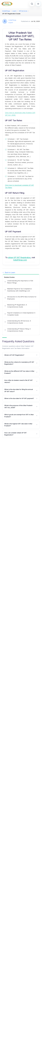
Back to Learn (10, 272)
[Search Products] (31, 3)
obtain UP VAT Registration (19, 257)
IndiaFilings (6, 11)
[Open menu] (38, 3)
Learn (14, 11)
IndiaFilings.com (20, 260)
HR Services (23, 11)
